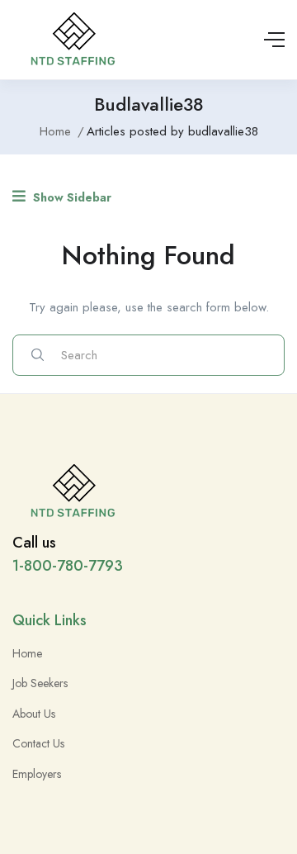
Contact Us (38, 743)
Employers (36, 774)
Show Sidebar (70, 197)
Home (55, 131)
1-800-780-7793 (67, 565)
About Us (33, 713)
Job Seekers (40, 683)
